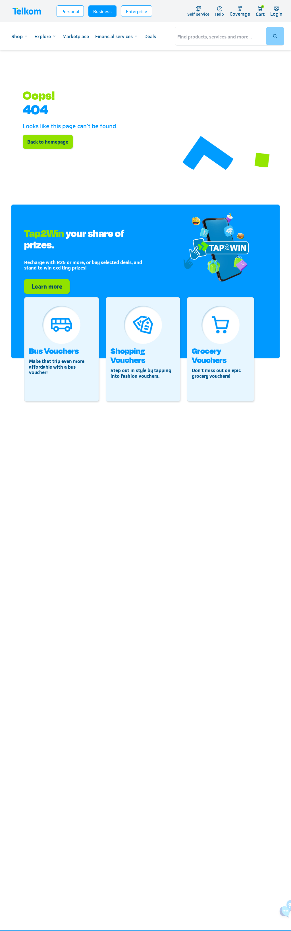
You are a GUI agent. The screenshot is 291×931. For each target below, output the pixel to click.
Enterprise (136, 11)
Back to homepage (47, 141)
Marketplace (76, 36)
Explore (42, 36)
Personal (70, 11)
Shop (17, 36)
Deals (150, 36)
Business (102, 11)
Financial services (114, 36)
